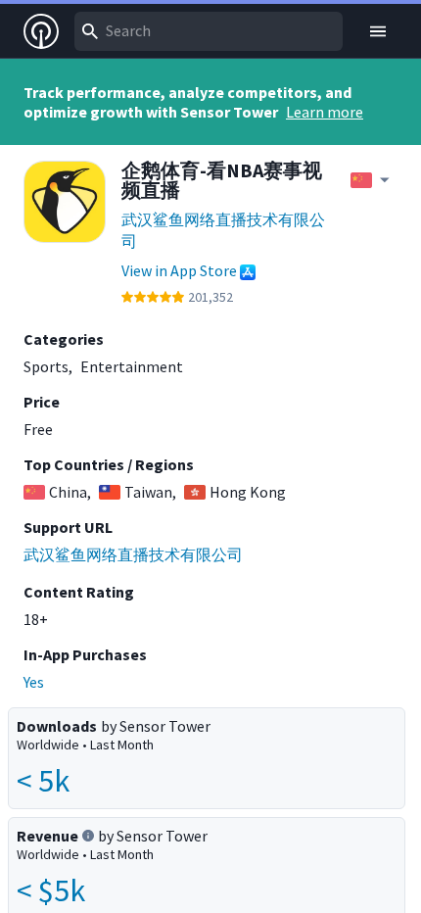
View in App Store (179, 270)
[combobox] (208, 31)
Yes (33, 682)
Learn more (324, 111)
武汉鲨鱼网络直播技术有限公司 (223, 230)
